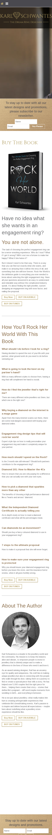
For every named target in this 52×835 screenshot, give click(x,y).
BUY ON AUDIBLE (27, 297)
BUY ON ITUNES (12, 304)
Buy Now (8, 297)
